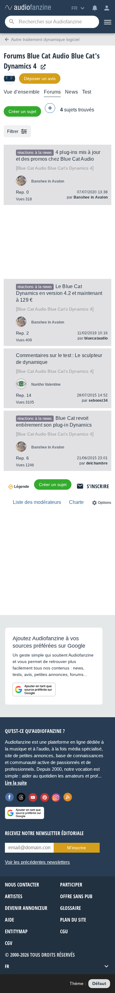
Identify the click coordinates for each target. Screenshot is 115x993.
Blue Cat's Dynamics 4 (54, 168)
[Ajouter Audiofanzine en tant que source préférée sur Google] (34, 689)
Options (104, 503)
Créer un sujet (22, 111)
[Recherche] (11, 22)
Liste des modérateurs (37, 502)
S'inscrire (98, 486)
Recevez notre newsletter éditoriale (44, 833)
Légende (21, 486)
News (71, 91)
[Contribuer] (50, 108)
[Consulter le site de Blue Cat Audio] (42, 67)
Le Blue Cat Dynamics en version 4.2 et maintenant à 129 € (59, 293)
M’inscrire (76, 847)
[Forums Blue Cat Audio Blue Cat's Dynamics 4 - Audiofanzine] (28, 7)
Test (86, 91)
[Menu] (107, 21)
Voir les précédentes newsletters (37, 862)
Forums (52, 91)
